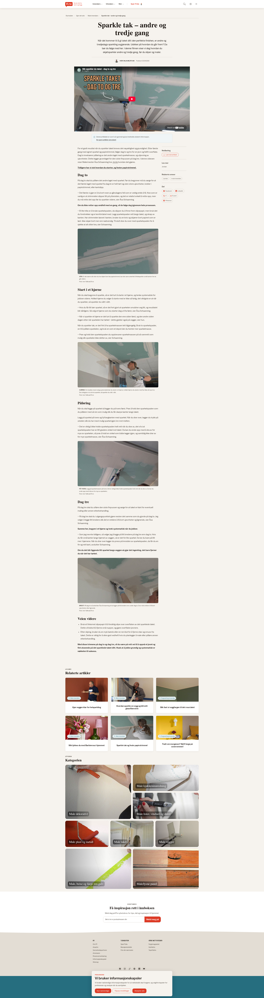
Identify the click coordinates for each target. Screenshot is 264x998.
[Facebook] (120, 969)
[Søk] (184, 3)
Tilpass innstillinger (122, 991)
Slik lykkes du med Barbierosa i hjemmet (87, 745)
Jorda (115, 162)
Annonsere (96, 953)
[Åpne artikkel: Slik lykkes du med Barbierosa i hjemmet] (86, 728)
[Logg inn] (190, 3)
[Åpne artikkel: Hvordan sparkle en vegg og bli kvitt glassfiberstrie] (132, 690)
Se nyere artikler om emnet (106, 140)
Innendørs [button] (97, 4)
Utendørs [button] (109, 4)
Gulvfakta (152, 947)
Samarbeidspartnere (100, 950)
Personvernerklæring (100, 956)
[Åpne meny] (196, 3)
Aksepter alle (139, 991)
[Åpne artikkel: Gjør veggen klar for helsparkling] (86, 690)
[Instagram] (125, 969)
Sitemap (96, 962)
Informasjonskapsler (99, 959)
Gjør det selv (80, 16)
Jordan (164, 167)
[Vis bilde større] (118, 251)
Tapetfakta (152, 950)
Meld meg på (152, 919)
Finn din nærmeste (127, 950)
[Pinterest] (134, 969)
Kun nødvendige (103, 991)
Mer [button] (120, 4)
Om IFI (95, 944)
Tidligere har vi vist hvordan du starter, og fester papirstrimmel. (107, 167)
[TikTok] (130, 969)
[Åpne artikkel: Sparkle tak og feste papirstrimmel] (132, 728)
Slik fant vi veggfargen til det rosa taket (177, 707)
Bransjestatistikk (126, 947)
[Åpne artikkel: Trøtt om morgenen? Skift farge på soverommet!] (177, 728)
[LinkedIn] (139, 969)
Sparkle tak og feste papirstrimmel (132, 745)
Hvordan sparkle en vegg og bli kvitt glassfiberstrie (132, 707)
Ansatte (95, 947)
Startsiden (69, 16)
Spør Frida (124, 944)
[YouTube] (144, 969)
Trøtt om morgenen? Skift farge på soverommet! (177, 745)
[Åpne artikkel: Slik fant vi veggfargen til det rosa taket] (177, 690)
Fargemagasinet (154, 944)
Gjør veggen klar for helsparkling (86, 707)
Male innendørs (93, 16)
